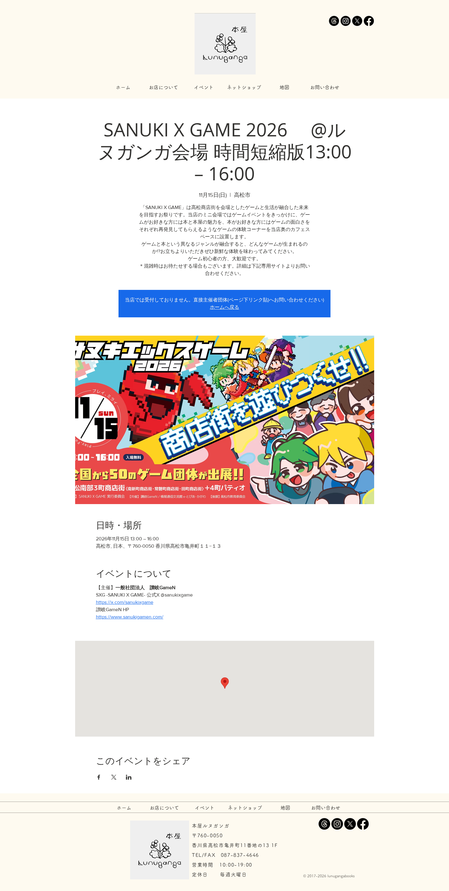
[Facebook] (369, 21)
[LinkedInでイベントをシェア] (129, 777)
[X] (357, 21)
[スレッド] (334, 21)
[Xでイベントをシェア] (114, 777)
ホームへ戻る (224, 307)
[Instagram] (346, 21)
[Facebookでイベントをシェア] (99, 777)
